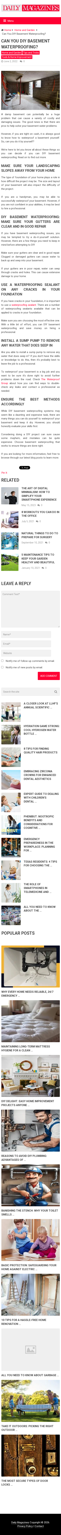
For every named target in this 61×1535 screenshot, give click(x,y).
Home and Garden (11, 52)
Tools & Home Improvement (17, 57)
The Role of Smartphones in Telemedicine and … (38, 888)
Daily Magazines (20, 1522)
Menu (11, 20)
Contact (39, 1526)
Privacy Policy (25, 1526)
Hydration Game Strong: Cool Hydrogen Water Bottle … (42, 730)
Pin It (4, 472)
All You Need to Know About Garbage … (30, 1375)
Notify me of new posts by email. (24, 667)
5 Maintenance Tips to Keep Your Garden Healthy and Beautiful (38, 558)
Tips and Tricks (31, 52)
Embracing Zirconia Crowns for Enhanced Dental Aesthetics (40, 775)
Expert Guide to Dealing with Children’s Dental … (41, 797)
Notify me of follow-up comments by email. (30, 661)
